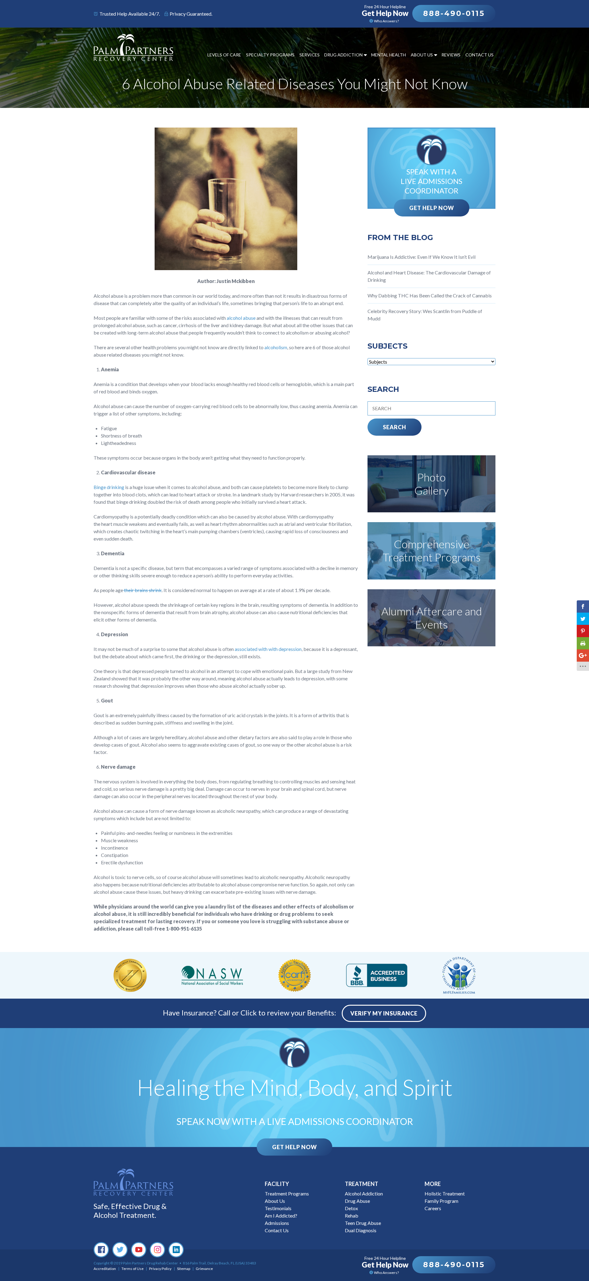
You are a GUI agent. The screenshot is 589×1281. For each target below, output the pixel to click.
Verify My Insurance (384, 1013)
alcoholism (275, 347)
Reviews (450, 54)
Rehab (351, 1215)
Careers (433, 1208)
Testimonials (278, 1208)
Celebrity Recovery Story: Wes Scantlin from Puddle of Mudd (425, 314)
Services (309, 54)
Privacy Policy (160, 1268)
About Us (422, 54)
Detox (351, 1208)
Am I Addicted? (281, 1215)
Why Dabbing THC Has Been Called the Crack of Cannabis (430, 295)
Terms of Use (132, 1268)
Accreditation (105, 1268)
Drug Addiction (343, 54)
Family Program (441, 1201)
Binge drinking (109, 487)
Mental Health (388, 54)
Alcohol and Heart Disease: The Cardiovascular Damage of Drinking (429, 276)
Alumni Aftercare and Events (431, 617)
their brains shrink (142, 590)
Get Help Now (431, 208)
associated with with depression (268, 649)
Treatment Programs (287, 1193)
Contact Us (479, 54)
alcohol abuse (241, 318)
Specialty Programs (270, 54)
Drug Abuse (357, 1201)
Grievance (204, 1268)
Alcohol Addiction (364, 1193)
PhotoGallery (431, 483)
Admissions (277, 1223)
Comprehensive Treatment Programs (432, 550)
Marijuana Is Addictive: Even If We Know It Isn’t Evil (421, 257)
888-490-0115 (454, 13)
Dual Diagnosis (360, 1230)
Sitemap (183, 1268)
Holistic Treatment (445, 1193)
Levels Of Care (224, 54)
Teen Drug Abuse (363, 1223)
